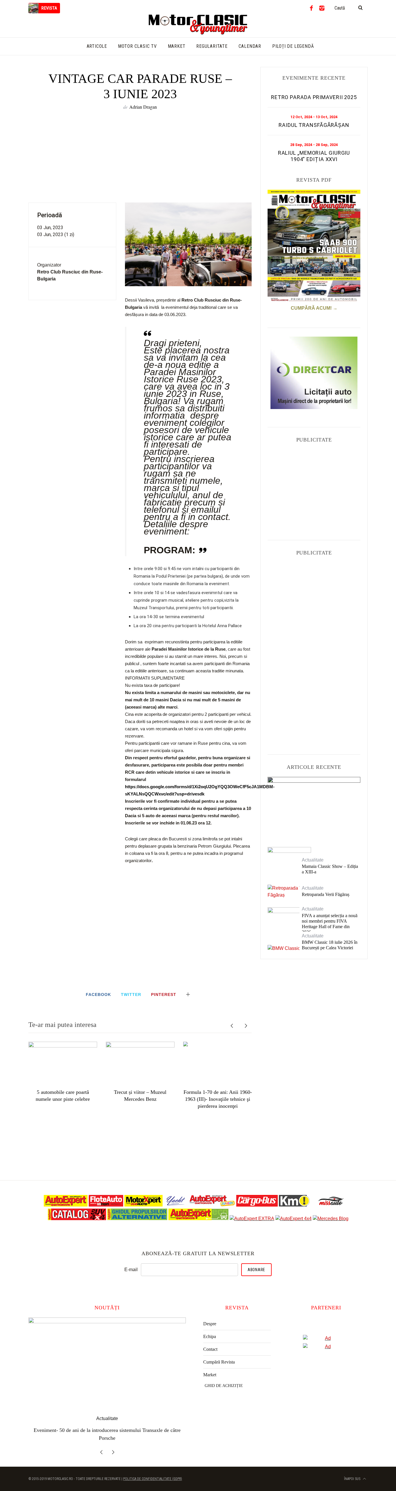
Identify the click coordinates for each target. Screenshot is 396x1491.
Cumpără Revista (219, 1361)
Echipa (209, 1336)
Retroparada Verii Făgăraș (325, 894)
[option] (62, 1072)
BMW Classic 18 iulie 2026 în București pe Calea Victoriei (329, 945)
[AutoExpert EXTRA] (252, 1218)
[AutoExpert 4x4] (293, 1218)
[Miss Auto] (331, 1204)
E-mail (131, 1269)
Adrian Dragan (143, 107)
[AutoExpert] (66, 1204)
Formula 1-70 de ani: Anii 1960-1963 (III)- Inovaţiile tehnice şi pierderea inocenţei (218, 1099)
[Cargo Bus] (257, 1204)
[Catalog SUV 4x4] (77, 1218)
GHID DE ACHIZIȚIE (224, 1386)
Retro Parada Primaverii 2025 (314, 97)
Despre (209, 1323)
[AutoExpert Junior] (212, 1204)
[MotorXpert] (143, 1204)
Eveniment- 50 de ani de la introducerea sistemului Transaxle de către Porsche (314, 806)
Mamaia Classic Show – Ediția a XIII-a (330, 869)
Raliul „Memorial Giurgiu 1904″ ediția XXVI (314, 156)
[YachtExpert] (176, 1204)
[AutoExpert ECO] (198, 1218)
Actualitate (314, 790)
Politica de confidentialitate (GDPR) (152, 1473)
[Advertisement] (140, 155)
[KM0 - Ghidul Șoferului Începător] (294, 1204)
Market (209, 1374)
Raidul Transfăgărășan (314, 125)
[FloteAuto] (106, 1204)
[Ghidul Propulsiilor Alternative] (137, 1218)
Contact (210, 1349)
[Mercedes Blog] (330, 1218)
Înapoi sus (352, 1473)
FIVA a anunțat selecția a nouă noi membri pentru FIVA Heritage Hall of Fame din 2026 (329, 924)
